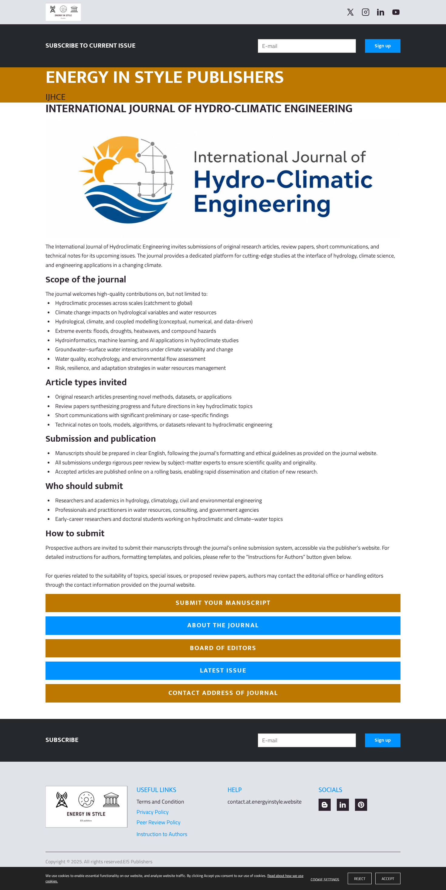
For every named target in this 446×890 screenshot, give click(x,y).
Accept (388, 878)
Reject (359, 878)
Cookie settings (325, 878)
